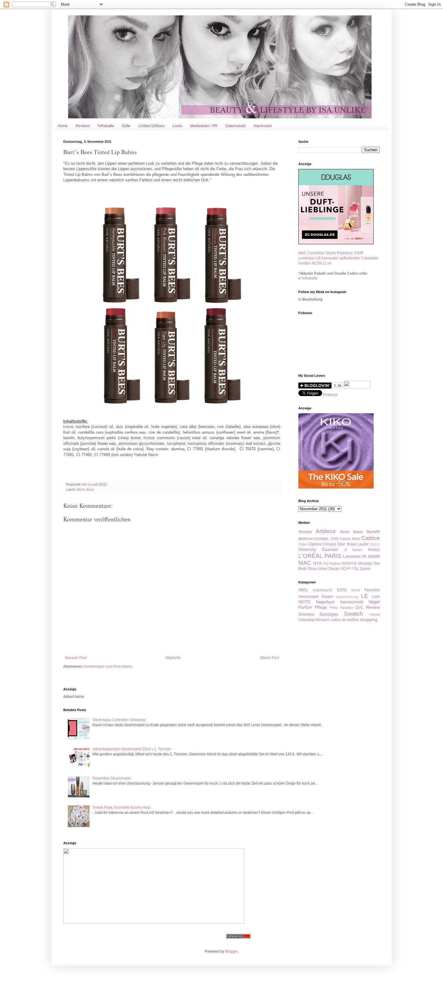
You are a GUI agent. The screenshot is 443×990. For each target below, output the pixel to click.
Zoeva (365, 569)
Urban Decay (328, 569)
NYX (317, 563)
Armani (305, 531)
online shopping (362, 619)
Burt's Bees (85, 489)
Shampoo (306, 614)
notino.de (338, 620)
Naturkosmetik (351, 602)
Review (373, 607)
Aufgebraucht (322, 590)
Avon (345, 531)
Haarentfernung (347, 596)
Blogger (231, 951)
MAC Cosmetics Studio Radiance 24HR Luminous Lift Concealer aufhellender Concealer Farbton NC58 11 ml (338, 258)
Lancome (352, 556)
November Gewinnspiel (112, 778)
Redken (335, 563)
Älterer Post (269, 658)
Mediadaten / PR (204, 126)
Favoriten (372, 590)
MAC (304, 563)
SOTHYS (349, 563)
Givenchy (307, 549)
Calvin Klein (350, 539)
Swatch (353, 614)
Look (376, 597)
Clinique (329, 544)
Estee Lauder (358, 544)
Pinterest (330, 395)
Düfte (126, 126)
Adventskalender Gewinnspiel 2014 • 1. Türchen (132, 749)
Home (63, 126)
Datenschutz (235, 126)
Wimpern (322, 620)
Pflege (321, 607)
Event (355, 590)
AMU (303, 589)
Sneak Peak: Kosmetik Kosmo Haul (121, 807)
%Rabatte (106, 126)
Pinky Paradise (341, 607)
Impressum (263, 126)
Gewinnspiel (308, 597)
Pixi (325, 563)
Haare (327, 596)
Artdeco (326, 531)
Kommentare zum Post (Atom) (107, 666)
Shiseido (365, 563)
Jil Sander (353, 549)
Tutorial (374, 614)
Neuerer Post (75, 658)
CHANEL (321, 539)
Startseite (173, 658)
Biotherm (305, 539)
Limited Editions (151, 126)
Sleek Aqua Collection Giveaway (119, 720)
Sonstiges (328, 614)
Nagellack (325, 601)
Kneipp (374, 550)
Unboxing (306, 620)
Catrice (370, 538)
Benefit (373, 531)
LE (364, 596)
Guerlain (330, 549)
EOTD (342, 590)
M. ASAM (371, 556)
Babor (358, 532)
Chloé (302, 544)
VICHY (345, 569)
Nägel (374, 601)
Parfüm (305, 607)
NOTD (304, 601)
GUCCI (375, 544)
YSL (355, 569)
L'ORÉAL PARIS (319, 556)
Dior (341, 544)
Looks (177, 126)
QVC (359, 607)
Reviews (83, 126)
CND (335, 539)
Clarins (314, 544)
